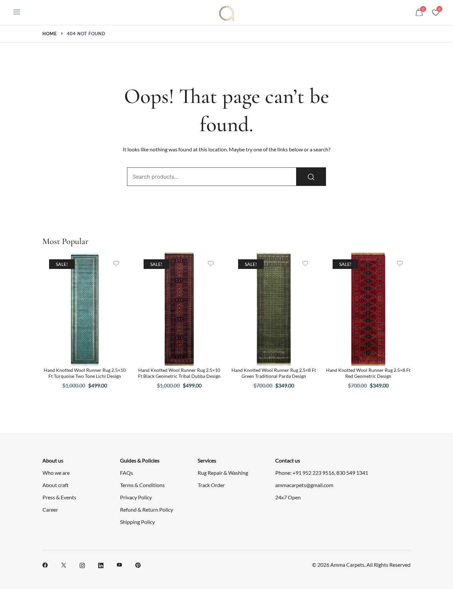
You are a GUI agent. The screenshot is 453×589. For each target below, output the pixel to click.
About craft (55, 485)
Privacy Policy (136, 497)
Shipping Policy (137, 522)
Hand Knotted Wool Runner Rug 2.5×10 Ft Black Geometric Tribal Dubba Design (179, 373)
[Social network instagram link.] (82, 564)
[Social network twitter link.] (63, 564)
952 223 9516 (318, 472)
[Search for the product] (311, 176)
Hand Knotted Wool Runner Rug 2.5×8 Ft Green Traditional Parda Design (273, 373)
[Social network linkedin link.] (100, 564)
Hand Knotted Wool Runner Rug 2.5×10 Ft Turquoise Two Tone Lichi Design (85, 373)
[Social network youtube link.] (119, 564)
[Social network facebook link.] (45, 564)
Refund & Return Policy (146, 509)
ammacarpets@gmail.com (304, 485)
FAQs (126, 472)
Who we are (56, 472)
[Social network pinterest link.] (138, 564)
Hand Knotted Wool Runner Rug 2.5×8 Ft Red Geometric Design (368, 373)
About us (52, 460)
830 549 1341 (352, 472)
